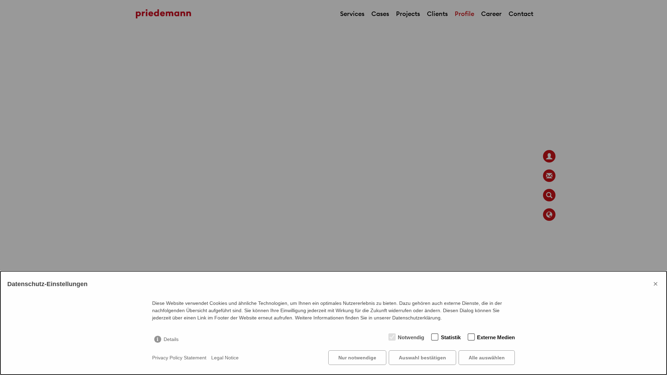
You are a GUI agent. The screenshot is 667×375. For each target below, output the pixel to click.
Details (171, 339)
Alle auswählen (487, 357)
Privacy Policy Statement (179, 357)
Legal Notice (225, 357)
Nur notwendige (357, 357)
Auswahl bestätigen (422, 357)
